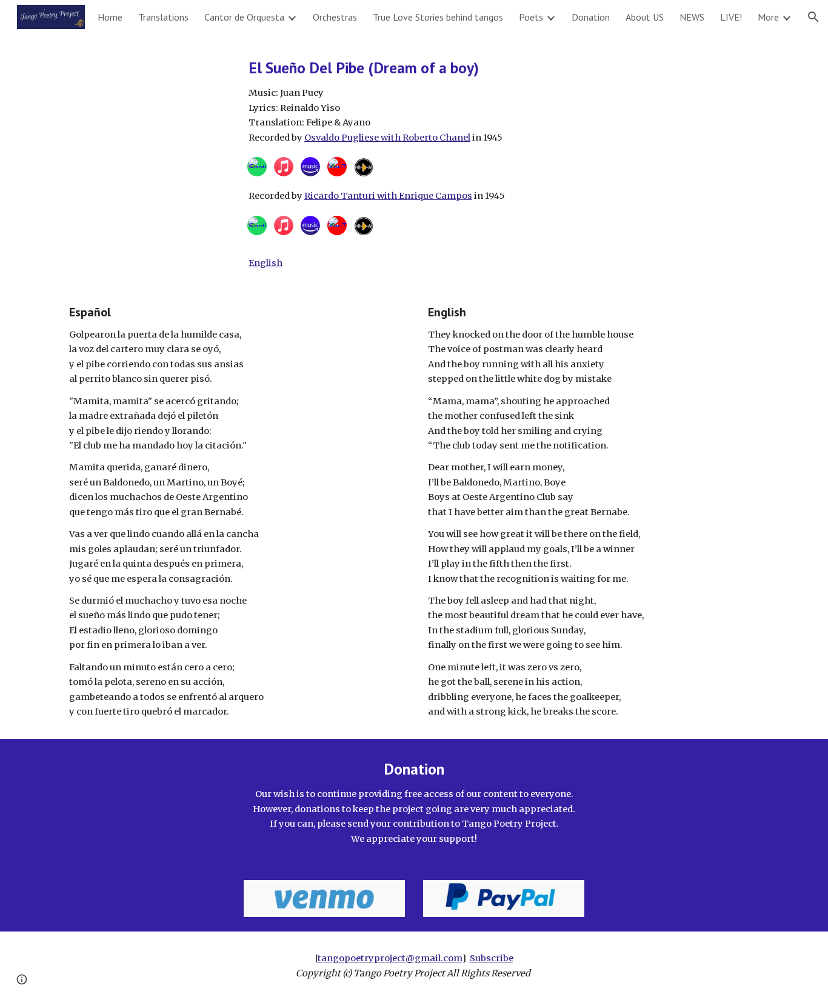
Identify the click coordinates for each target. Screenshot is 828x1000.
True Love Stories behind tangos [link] (438, 17)
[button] (813, 17)
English (265, 263)
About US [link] (645, 17)
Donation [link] (591, 17)
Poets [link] (531, 17)
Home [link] (110, 17)
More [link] (768, 17)
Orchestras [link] (335, 17)
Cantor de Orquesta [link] (244, 17)
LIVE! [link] (731, 17)
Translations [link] (163, 17)
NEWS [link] (691, 17)
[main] (504, 100)
